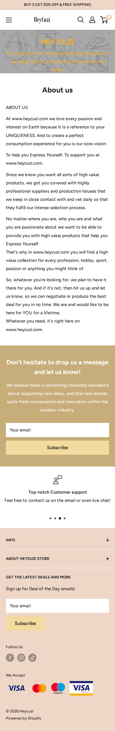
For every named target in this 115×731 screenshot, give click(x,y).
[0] (104, 19)
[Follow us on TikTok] (32, 658)
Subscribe (57, 447)
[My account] (92, 19)
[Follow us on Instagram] (21, 658)
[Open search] (81, 19)
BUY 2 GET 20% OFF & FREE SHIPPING (57, 4)
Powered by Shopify (23, 718)
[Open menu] (9, 20)
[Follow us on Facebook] (10, 658)
